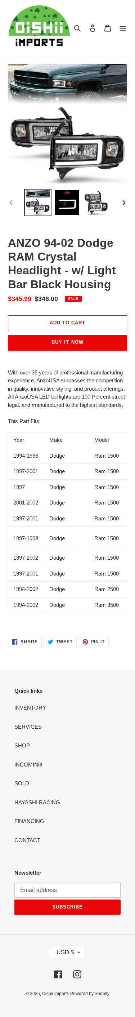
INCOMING (28, 764)
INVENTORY (30, 708)
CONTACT (27, 840)
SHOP (22, 745)
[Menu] (122, 28)
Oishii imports (55, 993)
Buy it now (67, 342)
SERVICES (28, 727)
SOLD (21, 783)
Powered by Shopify (89, 993)
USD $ (65, 952)
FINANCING (29, 821)
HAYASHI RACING (37, 802)
